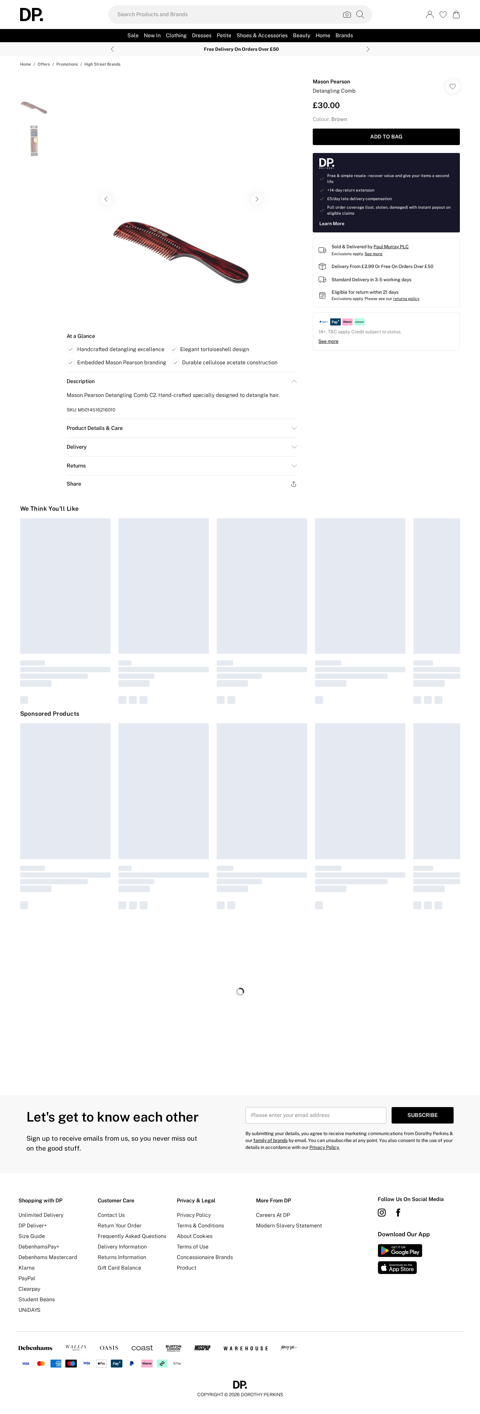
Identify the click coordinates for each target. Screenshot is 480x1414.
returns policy (406, 298)
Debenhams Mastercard (47, 1257)
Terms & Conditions (200, 1225)
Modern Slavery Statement (289, 1225)
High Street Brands (102, 64)
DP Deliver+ (32, 1225)
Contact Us (111, 1215)
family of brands (270, 1140)
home (25, 64)
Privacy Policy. (324, 1147)
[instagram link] (382, 1213)
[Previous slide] (112, 49)
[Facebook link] (398, 1213)
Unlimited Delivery (40, 1215)
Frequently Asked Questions (132, 1236)
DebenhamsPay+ (38, 1247)
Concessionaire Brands (205, 1257)
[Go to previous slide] (106, 199)
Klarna (26, 1268)
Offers (44, 64)
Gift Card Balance (119, 1268)
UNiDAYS (29, 1310)
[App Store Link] (400, 1259)
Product (186, 1268)
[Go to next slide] (256, 199)
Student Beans (36, 1299)
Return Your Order (120, 1225)
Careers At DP (273, 1215)
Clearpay (29, 1289)
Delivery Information (122, 1247)
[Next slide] (368, 49)
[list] (181, 199)
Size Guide (31, 1236)
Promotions (67, 64)
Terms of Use (192, 1247)
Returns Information (122, 1257)
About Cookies (194, 1236)
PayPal (26, 1278)
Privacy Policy (194, 1215)
